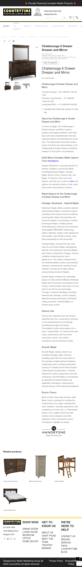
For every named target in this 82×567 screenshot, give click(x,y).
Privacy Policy (56, 560)
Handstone (58, 55)
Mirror (63, 55)
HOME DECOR (30, 541)
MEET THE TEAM (47, 540)
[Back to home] (17, 12)
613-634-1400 (9, 527)
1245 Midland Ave (10, 530)
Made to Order (17, 26)
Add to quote (50, 63)
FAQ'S (64, 545)
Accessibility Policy (71, 562)
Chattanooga (60, 57)
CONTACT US (68, 536)
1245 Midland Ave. (53, 11)
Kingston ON (50, 14)
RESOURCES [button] (41, 26)
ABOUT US (47, 532)
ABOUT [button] (27, 26)
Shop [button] (6, 26)
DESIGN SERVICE (66, 541)
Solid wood (64, 58)
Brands (72, 26)
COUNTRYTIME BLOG (69, 550)
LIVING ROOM (30, 531)
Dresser (54, 55)
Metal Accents (54, 58)
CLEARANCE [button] (58, 26)
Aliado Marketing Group (28, 560)
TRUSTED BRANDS (47, 546)
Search (64, 17)
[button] (36, 47)
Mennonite (48, 58)
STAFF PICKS (49, 535)
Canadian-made (53, 57)
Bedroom (49, 55)
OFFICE (27, 538)
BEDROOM (28, 535)
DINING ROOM (30, 528)
